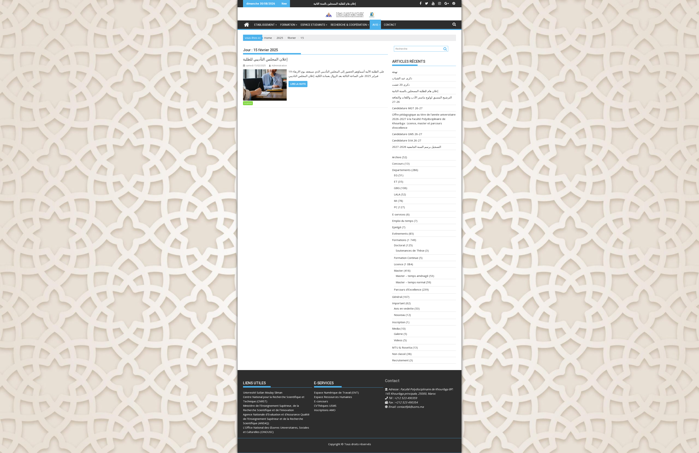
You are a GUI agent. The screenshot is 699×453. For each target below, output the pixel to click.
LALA (397, 194)
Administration (279, 65)
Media (396, 328)
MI (395, 201)
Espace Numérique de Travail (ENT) (336, 392)
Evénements (400, 233)
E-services (398, 214)
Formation (287, 24)
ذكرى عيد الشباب (402, 78)
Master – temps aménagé (412, 276)
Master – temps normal (410, 282)
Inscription (398, 322)
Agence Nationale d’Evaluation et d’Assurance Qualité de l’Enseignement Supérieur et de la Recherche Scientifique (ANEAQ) (276, 419)
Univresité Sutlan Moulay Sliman (262, 392)
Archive (396, 157)
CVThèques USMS (325, 405)
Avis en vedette (404, 308)
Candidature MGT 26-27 (407, 108)
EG (396, 175)
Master (398, 270)
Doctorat (399, 245)
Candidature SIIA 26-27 (406, 140)
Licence (248, 103)
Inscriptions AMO (324, 410)
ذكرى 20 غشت (401, 84)
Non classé (399, 354)
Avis (375, 24)
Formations (399, 240)
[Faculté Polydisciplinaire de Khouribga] (246, 24)
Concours (398, 163)
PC (395, 207)
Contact (390, 24)
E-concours (321, 401)
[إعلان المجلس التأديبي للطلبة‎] (265, 71)
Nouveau (399, 315)
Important (398, 303)
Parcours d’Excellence (407, 289)
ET (395, 181)
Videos (398, 340)
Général (397, 297)
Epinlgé (396, 227)
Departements (401, 170)
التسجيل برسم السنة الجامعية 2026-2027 (416, 147)
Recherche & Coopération (349, 24)
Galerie (398, 334)
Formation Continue (406, 258)
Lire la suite (298, 84)
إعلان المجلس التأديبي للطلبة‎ (265, 59)
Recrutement (400, 360)
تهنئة (394, 72)
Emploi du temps (402, 221)
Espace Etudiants (313, 24)
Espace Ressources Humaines (333, 397)
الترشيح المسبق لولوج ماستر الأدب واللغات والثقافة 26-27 (321, 3)
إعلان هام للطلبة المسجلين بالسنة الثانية (415, 91)
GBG (397, 188)
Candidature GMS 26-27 (407, 134)
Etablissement (264, 24)
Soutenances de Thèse (410, 250)
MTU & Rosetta (402, 347)
